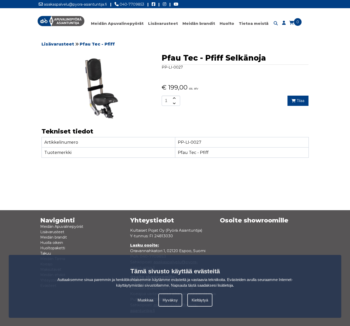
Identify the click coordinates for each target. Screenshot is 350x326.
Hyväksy (170, 300)
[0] (291, 23)
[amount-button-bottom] (173, 103)
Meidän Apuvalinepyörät (117, 23)
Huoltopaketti (52, 248)
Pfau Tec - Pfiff (97, 44)
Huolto (227, 23)
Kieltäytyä (200, 300)
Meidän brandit (198, 23)
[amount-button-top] (173, 98)
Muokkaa (145, 300)
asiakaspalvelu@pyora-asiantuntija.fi (75, 4)
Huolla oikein (51, 242)
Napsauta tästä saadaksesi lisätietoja (202, 285)
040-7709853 (131, 4)
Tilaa (300, 100)
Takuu (45, 253)
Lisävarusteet (163, 23)
